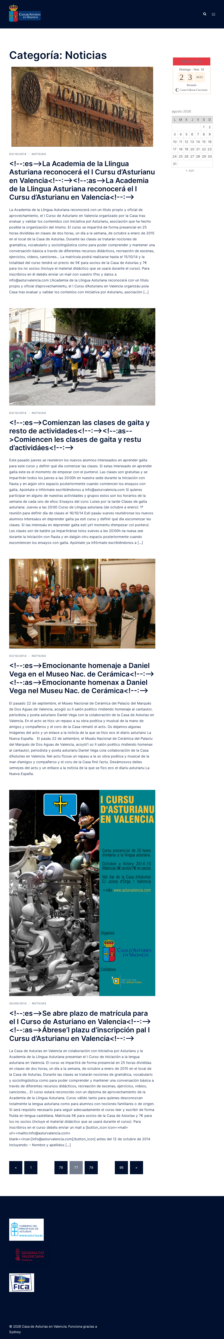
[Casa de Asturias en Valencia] (25, 14)
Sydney (15, 1332)
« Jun (190, 170)
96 (121, 1167)
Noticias (39, 154)
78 (91, 1167)
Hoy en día (191, 61)
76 (61, 1167)
